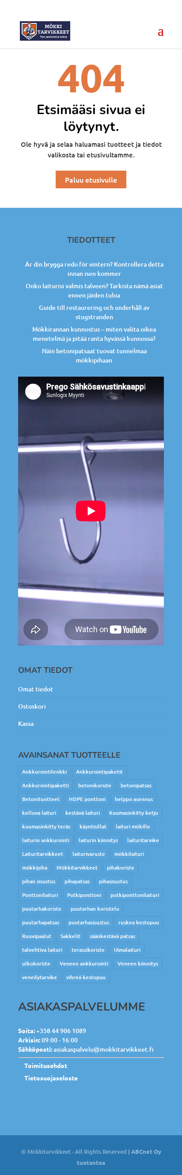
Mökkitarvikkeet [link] (77, 867)
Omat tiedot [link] (35, 689)
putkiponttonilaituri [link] (134, 895)
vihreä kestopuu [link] (86, 977)
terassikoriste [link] (88, 950)
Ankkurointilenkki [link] (44, 771)
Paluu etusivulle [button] (91, 179)
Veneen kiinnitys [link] (138, 963)
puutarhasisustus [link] (88, 922)
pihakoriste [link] (120, 867)
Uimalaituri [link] (127, 950)
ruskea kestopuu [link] (138, 922)
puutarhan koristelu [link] (95, 908)
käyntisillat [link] (93, 826)
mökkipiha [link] (34, 867)
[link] (45, 30)
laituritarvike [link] (143, 840)
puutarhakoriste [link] (41, 908)
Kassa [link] (26, 723)
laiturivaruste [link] (88, 854)
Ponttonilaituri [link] (40, 895)
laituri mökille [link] (133, 826)
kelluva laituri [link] (39, 812)
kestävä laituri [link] (82, 812)
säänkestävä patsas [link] (112, 936)
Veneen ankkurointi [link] (84, 963)
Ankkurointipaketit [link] (99, 771)
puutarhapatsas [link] (40, 922)
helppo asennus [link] (134, 799)
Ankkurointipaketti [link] (45, 785)
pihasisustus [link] (113, 881)
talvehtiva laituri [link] (42, 950)
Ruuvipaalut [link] (36, 936)
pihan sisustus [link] (38, 881)
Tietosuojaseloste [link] (51, 1078)
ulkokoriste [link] (36, 963)
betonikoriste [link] (94, 785)
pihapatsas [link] (77, 881)
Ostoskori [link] (32, 706)
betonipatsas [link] (136, 785)
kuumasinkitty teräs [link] (46, 826)
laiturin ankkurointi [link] (45, 840)
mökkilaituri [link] (129, 854)
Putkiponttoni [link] (84, 895)
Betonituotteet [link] (41, 799)
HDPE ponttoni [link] (87, 799)
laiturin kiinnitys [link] (98, 840)
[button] (161, 36)
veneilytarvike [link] (39, 977)
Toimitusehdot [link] (45, 1065)
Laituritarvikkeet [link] (42, 854)
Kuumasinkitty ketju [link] (133, 812)
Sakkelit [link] (70, 936)
